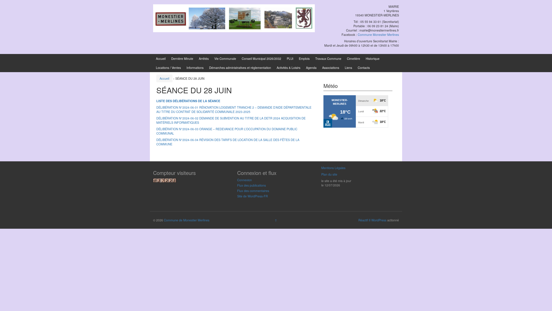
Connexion (244, 180)
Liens (348, 67)
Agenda (311, 67)
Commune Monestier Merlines (378, 34)
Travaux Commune (328, 58)
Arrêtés (204, 58)
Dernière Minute (182, 58)
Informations (195, 67)
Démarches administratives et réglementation (240, 67)
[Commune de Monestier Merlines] (234, 18)
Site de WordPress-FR (252, 196)
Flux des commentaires (253, 191)
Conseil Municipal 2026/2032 (261, 58)
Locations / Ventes (168, 67)
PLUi (290, 58)
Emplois (304, 58)
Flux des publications (251, 185)
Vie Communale (225, 58)
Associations (330, 67)
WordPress (378, 220)
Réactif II (364, 220)
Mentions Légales (333, 168)
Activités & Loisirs (288, 67)
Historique (373, 58)
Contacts (364, 67)
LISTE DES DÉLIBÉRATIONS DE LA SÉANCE (188, 101)
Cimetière (353, 58)
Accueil (161, 58)
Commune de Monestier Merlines (186, 220)
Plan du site (329, 174)
